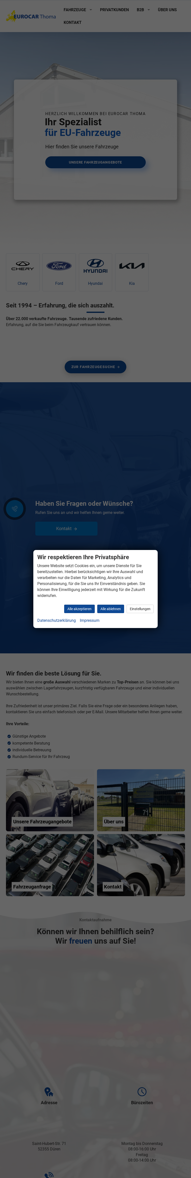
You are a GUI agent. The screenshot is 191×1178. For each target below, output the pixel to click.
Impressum (89, 620)
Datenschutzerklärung (56, 620)
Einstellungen (140, 609)
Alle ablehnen (110, 609)
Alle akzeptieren (79, 609)
